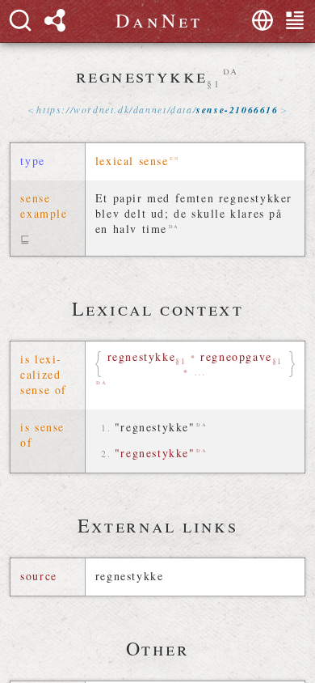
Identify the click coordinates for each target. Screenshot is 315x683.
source (38, 575)
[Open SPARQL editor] (55, 20)
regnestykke (129, 575)
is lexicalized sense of (43, 374)
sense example (43, 205)
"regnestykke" (155, 427)
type (32, 160)
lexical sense (132, 160)
